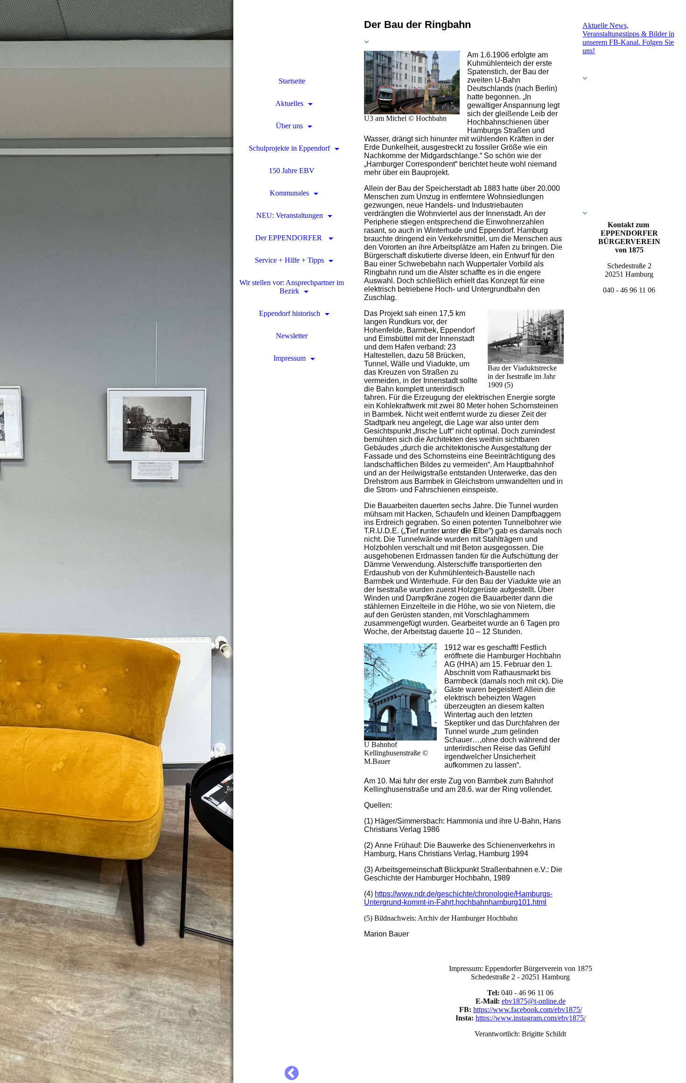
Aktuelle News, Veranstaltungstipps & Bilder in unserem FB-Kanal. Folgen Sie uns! (628, 38)
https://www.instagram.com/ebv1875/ (531, 1018)
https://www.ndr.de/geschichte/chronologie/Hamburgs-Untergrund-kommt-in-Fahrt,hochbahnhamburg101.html (458, 898)
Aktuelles (289, 103)
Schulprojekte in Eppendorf (289, 148)
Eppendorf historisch (289, 313)
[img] (116, 541)
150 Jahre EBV (292, 171)
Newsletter (292, 336)
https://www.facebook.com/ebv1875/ (527, 1009)
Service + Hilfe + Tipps (289, 260)
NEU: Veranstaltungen (289, 215)
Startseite (292, 81)
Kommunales (289, 193)
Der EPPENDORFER (289, 238)
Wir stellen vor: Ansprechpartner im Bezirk (291, 287)
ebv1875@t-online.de (534, 1001)
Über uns (289, 126)
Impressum (289, 358)
